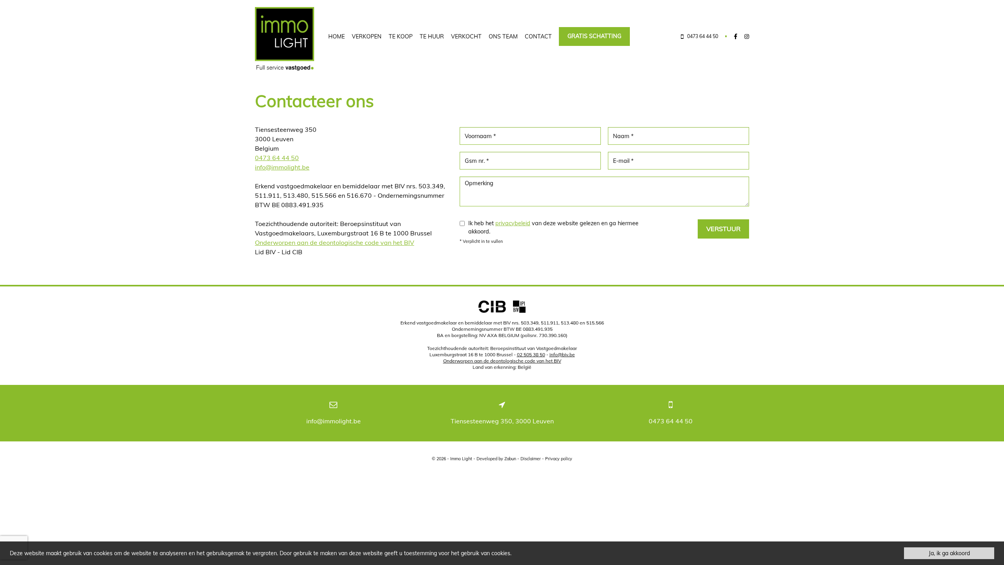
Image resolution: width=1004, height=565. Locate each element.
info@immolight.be (282, 167)
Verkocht (466, 36)
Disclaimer (530, 458)
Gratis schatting (594, 36)
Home (336, 36)
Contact (538, 36)
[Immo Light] (284, 39)
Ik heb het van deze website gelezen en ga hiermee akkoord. (553, 227)
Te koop (401, 36)
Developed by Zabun (496, 458)
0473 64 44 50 (277, 158)
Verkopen (367, 36)
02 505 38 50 (531, 354)
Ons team (503, 36)
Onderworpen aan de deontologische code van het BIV (334, 242)
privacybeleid (512, 223)
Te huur (432, 36)
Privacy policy (558, 458)
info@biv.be (562, 354)
